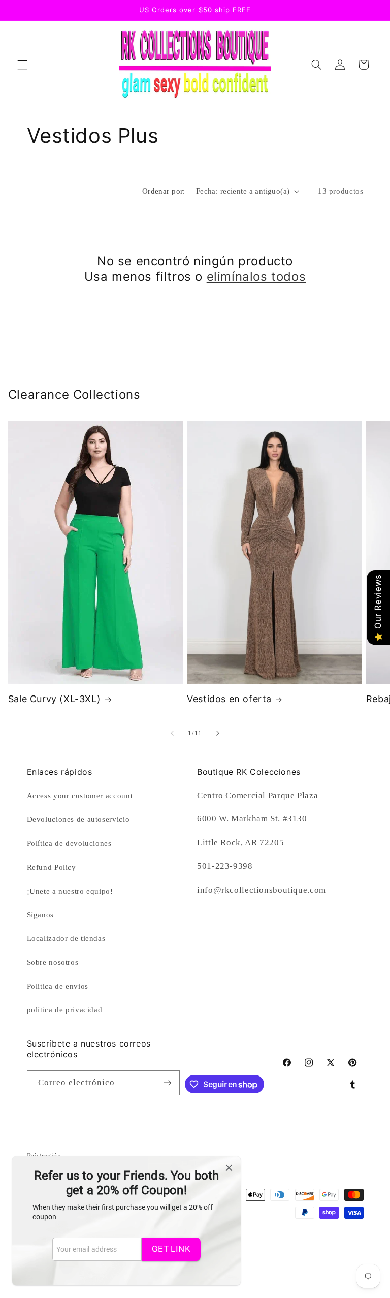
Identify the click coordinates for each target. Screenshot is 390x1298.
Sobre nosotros (53, 962)
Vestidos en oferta (229, 698)
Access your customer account (80, 796)
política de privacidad (65, 1010)
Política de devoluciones (69, 843)
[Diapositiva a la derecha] (218, 733)
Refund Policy (51, 867)
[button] (22, 64)
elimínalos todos (256, 276)
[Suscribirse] (167, 1082)
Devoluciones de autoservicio (78, 819)
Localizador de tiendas (66, 938)
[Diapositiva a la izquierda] (172, 733)
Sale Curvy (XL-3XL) (54, 698)
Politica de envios (57, 986)
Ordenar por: (163, 191)
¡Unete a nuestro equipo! (70, 891)
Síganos (40, 915)
